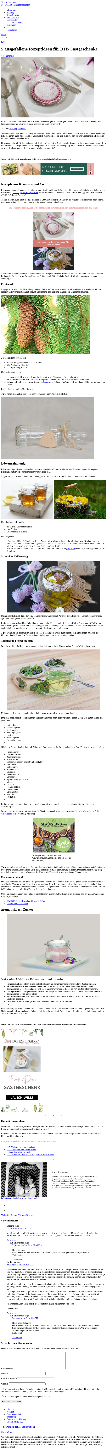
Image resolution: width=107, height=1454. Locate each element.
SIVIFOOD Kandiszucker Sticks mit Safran (26, 901)
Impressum (11, 1417)
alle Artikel (11, 10)
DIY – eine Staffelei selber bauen (21, 1149)
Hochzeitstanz (13, 17)
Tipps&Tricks (13, 15)
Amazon (48, 382)
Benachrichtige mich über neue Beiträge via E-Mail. (27, 1396)
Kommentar (7, 1368)
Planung (10, 12)
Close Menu (6, 1432)
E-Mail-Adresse (9, 1378)
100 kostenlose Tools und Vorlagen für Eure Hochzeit (30, 1154)
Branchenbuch (18, 22)
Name (4, 1373)
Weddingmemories (17, 128)
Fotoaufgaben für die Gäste (19, 1152)
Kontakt (10, 1412)
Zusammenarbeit (14, 1414)
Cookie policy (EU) (15, 1422)
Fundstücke (12, 30)
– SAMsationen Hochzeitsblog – (19, 1426)
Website (4, 1384)
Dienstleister (12, 20)
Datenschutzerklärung (16, 1419)
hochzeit (22, 1198)
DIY (9, 27)
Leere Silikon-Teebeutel (17, 903)
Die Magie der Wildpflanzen (25, 192)
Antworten (11, 1240)
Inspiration (11, 25)
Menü (3, 34)
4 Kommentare (7, 56)
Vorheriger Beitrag (9, 1215)
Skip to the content (9, 2)
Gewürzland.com (8, 814)
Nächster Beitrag (25, 1215)
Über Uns (11, 1409)
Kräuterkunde (32, 1198)
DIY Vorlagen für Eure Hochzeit (21, 1147)
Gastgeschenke (11, 1198)
